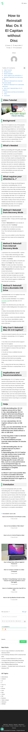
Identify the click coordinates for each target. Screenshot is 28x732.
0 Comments (18, 47)
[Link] (16, 621)
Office (3, 694)
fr (1, 682)
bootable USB (5, 301)
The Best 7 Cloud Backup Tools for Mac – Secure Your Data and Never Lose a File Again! (14, 580)
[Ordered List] (10, 621)
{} (18, 621)
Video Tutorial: (8, 70)
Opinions (11, 724)
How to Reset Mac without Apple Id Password (14, 563)
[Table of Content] (24, 68)
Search (3, 639)
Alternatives (4, 677)
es (2, 681)
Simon (8, 45)
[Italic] (4, 621)
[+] (20, 621)
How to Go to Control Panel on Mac (14, 535)
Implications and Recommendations (14, 92)
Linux (2, 690)
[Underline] (6, 621)
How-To (3, 684)
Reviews (3, 698)
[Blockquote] (13, 621)
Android (3, 679)
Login (25, 611)
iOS (2, 686)
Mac (9, 47)
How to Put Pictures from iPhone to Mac (14, 516)
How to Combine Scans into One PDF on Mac (14, 589)
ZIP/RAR (3, 704)
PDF (2, 696)
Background (7, 72)
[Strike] (8, 621)
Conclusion (7, 95)
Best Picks (5, 724)
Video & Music (5, 700)
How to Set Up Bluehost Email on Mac (14, 597)
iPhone (3, 688)
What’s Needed (8, 74)
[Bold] (3, 621)
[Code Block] (15, 621)
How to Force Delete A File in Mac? (14, 526)
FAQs (5, 94)
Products (14, 728)
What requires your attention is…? (13, 75)
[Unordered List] (11, 621)
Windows (3, 702)
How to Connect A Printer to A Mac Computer (14, 570)
